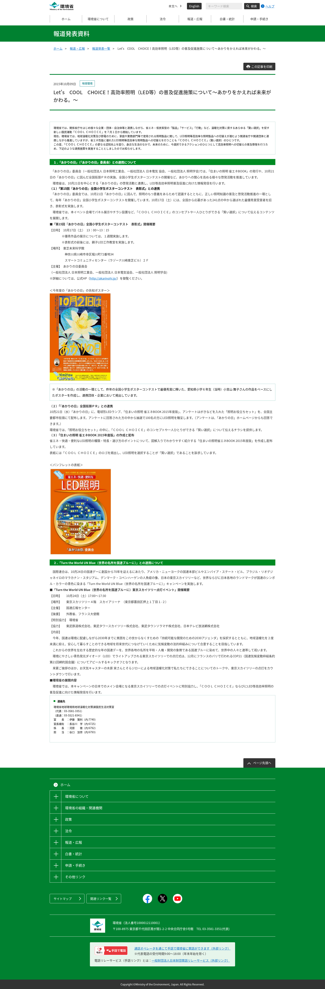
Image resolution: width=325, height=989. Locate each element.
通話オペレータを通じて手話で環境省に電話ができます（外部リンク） (182, 948)
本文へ (173, 6)
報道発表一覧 (101, 48)
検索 (254, 6)
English (194, 6)
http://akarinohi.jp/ (103, 278)
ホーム (66, 19)
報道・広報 (77, 48)
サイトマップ (63, 898)
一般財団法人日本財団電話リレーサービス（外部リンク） (191, 960)
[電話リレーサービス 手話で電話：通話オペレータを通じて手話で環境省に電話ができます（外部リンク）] (111, 950)
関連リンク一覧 (100, 898)
